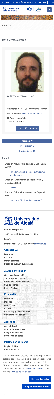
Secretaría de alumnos (14, 278)
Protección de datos (13, 335)
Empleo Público (11, 346)
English (44, 2)
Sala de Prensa (11, 285)
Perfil (6, 2)
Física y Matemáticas (32, 113)
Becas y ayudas (11, 349)
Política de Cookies (34, 368)
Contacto (8, 257)
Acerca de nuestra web (15, 329)
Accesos (16, 2)
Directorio (8, 254)
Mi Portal (8, 298)
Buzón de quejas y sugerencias (18, 264)
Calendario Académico (14, 314)
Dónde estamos (11, 260)
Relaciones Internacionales (16, 281)
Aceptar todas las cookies (36, 386)
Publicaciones (26, 151)
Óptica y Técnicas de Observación (27, 200)
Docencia (26, 141)
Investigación (26, 146)
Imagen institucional (13, 332)
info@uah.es (40, 243)
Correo (7, 308)
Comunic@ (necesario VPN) (17, 311)
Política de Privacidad (21, 371)
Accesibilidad (10, 326)
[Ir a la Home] (11, 8)
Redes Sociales (11, 288)
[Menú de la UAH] (49, 9)
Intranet (8, 302)
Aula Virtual (9, 305)
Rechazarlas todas (40, 379)
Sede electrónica (30, 2)
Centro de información (14, 275)
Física (13, 187)
